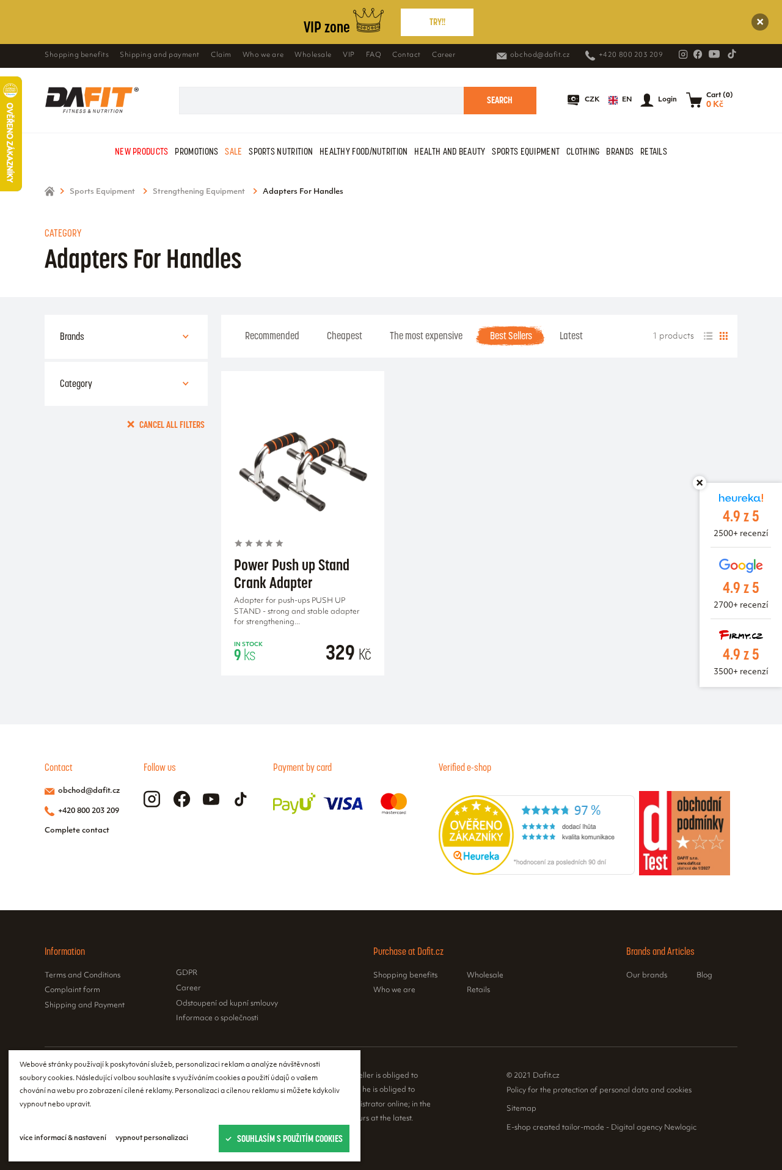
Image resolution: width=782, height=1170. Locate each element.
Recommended (272, 335)
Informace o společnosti (217, 1018)
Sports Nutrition (281, 151)
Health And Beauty (449, 151)
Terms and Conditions (82, 975)
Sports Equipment (526, 151)
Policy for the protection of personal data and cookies (599, 1090)
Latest (571, 335)
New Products (142, 151)
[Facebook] (697, 54)
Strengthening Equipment (199, 192)
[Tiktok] (731, 53)
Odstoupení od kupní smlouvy (227, 1003)
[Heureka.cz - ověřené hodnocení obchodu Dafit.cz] (537, 872)
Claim (221, 55)
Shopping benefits (77, 55)
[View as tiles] (723, 336)
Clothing (582, 151)
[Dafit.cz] (92, 100)
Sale (233, 151)
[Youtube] (714, 53)
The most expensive (426, 335)
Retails (653, 151)
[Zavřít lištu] (699, 483)
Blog (704, 975)
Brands (620, 151)
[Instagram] (683, 54)
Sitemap (521, 1109)
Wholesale (313, 55)
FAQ (374, 55)
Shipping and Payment (85, 1005)
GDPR (186, 973)
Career (443, 55)
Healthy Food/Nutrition (364, 151)
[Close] (760, 22)
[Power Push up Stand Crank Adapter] (302, 468)
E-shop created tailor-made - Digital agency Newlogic (601, 1127)
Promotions (196, 151)
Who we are (263, 55)
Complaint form (72, 990)
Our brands (646, 975)
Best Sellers (511, 335)
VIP (349, 55)
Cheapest (344, 335)
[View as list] (708, 336)
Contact (406, 55)
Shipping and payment (160, 55)
